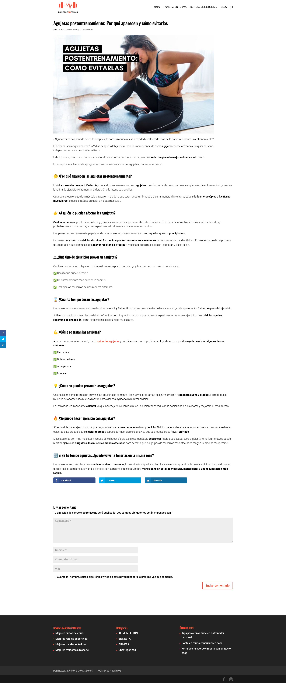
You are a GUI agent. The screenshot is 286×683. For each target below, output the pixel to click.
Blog (224, 7)
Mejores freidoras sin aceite (72, 649)
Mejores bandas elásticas (70, 644)
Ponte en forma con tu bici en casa (202, 643)
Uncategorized (127, 649)
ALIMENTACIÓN (128, 633)
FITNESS (123, 644)
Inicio (156, 7)
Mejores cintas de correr (69, 633)
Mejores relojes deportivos (71, 638)
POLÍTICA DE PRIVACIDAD (109, 671)
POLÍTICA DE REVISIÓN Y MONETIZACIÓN (73, 671)
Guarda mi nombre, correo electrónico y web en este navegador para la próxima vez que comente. (115, 576)
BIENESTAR (72, 29)
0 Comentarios (86, 29)
